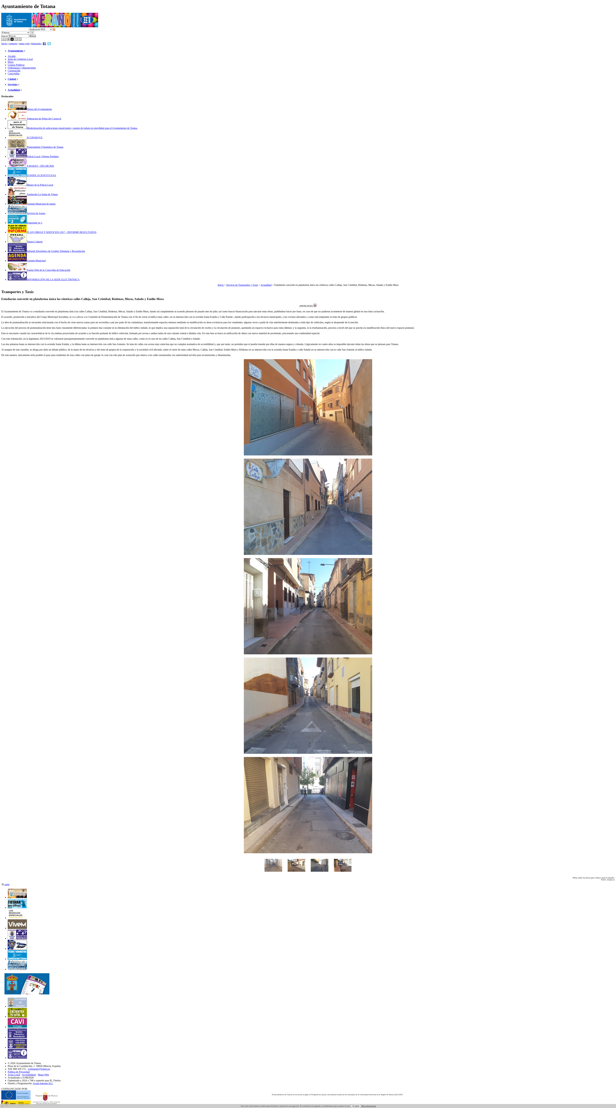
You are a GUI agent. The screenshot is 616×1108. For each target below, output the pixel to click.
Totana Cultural (35, 241)
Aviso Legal (14, 1074)
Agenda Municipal (36, 260)
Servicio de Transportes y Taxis (242, 285)
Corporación (14, 70)
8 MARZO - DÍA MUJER (40, 166)
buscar (4, 35)
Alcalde (12, 56)
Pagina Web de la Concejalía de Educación (48, 270)
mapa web (24, 43)
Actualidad (266, 285)
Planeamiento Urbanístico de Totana (45, 147)
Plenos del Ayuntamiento (39, 109)
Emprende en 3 (34, 222)
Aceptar (355, 1106)
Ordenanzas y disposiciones (22, 67)
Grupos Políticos (16, 65)
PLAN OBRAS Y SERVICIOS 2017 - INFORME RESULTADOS (61, 232)
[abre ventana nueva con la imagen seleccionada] (273, 873)
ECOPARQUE (35, 137)
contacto (13, 43)
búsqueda (36, 43)
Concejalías (13, 73)
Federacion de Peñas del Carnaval (44, 118)
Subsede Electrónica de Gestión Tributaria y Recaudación (56, 251)
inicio (4, 43)
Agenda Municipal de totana (41, 203)
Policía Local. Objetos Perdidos (43, 156)
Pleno (10, 62)
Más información (368, 1106)
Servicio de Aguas (36, 213)
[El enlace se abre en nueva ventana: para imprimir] (315, 306)
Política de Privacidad (19, 1071)
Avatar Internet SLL (43, 1083)
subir (6, 884)
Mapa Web (43, 1074)
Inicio (221, 285)
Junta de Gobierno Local (20, 59)
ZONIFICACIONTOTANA (41, 175)
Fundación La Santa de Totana (42, 194)
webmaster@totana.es (39, 1069)
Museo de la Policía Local (40, 185)
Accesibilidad (29, 1074)
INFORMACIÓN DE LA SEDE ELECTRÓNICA (53, 279)
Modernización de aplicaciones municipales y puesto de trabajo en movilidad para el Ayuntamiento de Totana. (82, 128)
